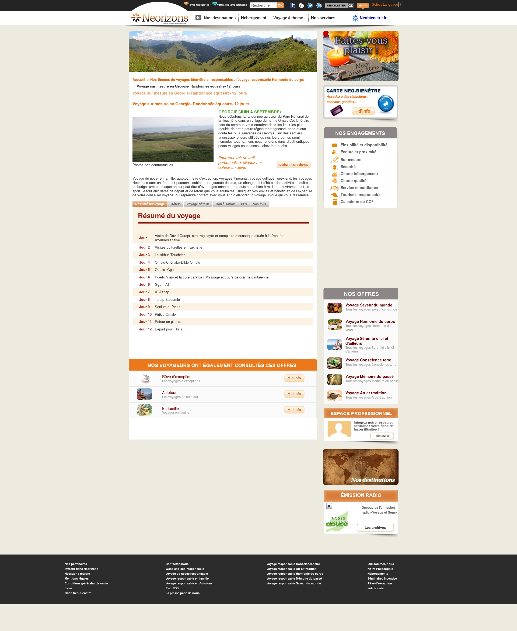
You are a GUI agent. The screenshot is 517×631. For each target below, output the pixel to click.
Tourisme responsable (361, 194)
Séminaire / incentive (382, 578)
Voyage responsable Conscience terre (293, 564)
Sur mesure (350, 159)
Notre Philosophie (380, 569)
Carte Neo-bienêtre (78, 593)
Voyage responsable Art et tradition (292, 569)
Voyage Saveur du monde (368, 305)
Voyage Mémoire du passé (369, 376)
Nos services (323, 17)
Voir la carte (376, 588)
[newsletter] (339, 7)
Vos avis (259, 204)
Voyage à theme (288, 17)
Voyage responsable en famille (187, 578)
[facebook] (292, 7)
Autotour (169, 392)
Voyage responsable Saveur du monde (294, 583)
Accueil (139, 79)
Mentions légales (77, 578)
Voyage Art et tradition (366, 392)
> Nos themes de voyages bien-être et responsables (189, 79)
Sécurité (348, 166)
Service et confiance (359, 187)
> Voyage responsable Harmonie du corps (268, 79)
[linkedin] (319, 7)
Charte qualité (353, 180)
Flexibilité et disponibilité (363, 144)
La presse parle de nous (183, 593)
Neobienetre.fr (373, 17)
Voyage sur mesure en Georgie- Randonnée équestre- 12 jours (190, 104)
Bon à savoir (225, 204)
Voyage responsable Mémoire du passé (294, 578)
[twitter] (310, 7)
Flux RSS (172, 588)
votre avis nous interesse (232, 4)
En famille (170, 408)
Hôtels (176, 204)
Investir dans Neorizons (81, 569)
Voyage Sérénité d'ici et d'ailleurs (366, 341)
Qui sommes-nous (381, 564)
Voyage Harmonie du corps (370, 321)
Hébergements (378, 573)
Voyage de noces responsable (187, 573)
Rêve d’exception (176, 376)
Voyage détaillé (198, 204)
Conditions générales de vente (86, 583)
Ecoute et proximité (358, 151)
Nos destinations (220, 17)
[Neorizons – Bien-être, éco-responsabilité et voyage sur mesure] (160, 23)
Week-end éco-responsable (185, 569)
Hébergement (253, 17)
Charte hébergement (359, 173)
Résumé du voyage (150, 204)
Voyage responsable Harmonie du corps (295, 573)
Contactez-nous (177, 564)
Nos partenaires (76, 564)
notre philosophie (199, 4)
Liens (68, 588)
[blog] (363, 8)
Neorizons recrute (77, 573)
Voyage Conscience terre (368, 359)
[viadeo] (301, 7)
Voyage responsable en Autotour (189, 583)
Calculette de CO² (356, 201)
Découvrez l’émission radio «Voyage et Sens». (380, 510)
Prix (244, 204)
